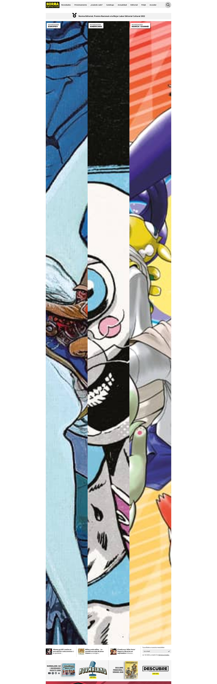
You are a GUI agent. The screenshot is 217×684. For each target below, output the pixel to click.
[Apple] (55, 673)
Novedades (66, 5)
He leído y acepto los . (157, 655)
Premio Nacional (101, 16)
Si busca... (126, 651)
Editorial (134, 5)
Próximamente (80, 5)
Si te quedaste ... (63, 651)
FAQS (143, 5)
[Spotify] (49, 673)
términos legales (163, 655)
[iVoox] (59, 673)
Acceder (153, 5)
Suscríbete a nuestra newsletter (154, 647)
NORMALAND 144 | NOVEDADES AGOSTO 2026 (54, 668)
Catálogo (110, 5)
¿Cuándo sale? (97, 5)
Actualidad (122, 5)
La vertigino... (94, 651)
